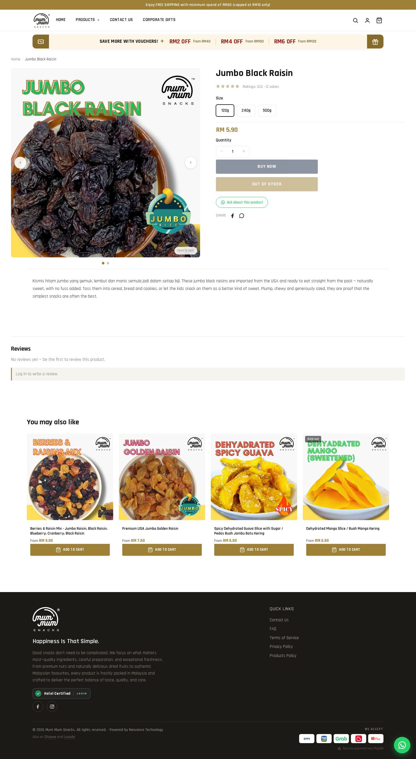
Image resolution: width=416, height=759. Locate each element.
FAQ (273, 628)
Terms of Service (284, 638)
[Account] (367, 20)
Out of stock (267, 184)
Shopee (50, 737)
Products (85, 19)
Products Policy (283, 655)
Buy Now (267, 166)
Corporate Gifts (159, 19)
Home (61, 19)
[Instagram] (52, 706)
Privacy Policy (281, 646)
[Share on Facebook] (232, 216)
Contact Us (121, 19)
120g (225, 110)
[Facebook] (38, 706)
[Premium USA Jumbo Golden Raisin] (162, 495)
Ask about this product (245, 202)
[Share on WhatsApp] (242, 216)
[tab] (103, 263)
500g (267, 110)
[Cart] (379, 20)
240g (246, 110)
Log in (21, 374)
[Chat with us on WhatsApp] (402, 745)
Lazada (69, 737)
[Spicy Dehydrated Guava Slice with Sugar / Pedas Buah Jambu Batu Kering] (254, 495)
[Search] (355, 20)
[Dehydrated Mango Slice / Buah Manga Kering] (346, 495)
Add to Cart (73, 549)
